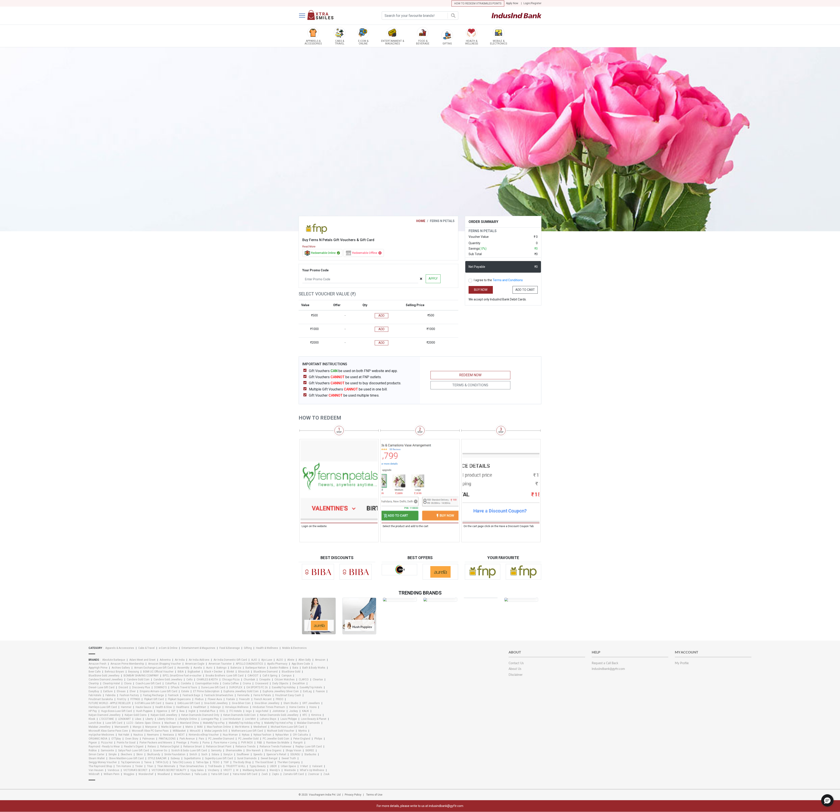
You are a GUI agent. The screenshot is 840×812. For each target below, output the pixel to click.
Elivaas (121, 691)
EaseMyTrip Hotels (311, 687)
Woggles (129, 774)
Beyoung (133, 671)
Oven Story (131, 738)
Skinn (139, 754)
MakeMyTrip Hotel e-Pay (278, 722)
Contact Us (516, 663)
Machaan (170, 722)
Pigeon (93, 742)
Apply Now (512, 3)
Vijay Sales (197, 770)
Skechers (126, 754)
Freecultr (244, 699)
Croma (247, 683)
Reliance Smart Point (218, 746)
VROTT (227, 770)
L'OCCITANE (106, 718)
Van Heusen (96, 770)
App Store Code (301, 663)
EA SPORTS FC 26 (257, 687)
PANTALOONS (167, 738)
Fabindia (110, 695)
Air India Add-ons (199, 659)
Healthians (182, 707)
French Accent (263, 699)
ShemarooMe (234, 750)
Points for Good (126, 742)
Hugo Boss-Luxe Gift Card (116, 711)
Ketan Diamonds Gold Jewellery (279, 715)
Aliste (290, 659)
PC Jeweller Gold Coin (276, 738)
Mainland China (189, 722)
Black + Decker (213, 671)
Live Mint (250, 718)
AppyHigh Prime (98, 667)
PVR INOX (247, 742)
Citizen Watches (285, 679)
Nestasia (168, 734)
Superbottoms (192, 758)
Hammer (126, 707)
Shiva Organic (273, 750)
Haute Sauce (143, 707)
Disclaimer (516, 674)
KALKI (305, 711)
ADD (381, 315)
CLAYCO (304, 679)
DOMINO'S (160, 687)
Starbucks (310, 754)
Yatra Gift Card (220, 774)
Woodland (164, 774)
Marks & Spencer (171, 726)
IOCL (222, 711)
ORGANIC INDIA (98, 738)
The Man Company (288, 762)
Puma (206, 742)
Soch (204, 754)
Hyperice (162, 711)
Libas (138, 718)
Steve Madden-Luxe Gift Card (126, 758)
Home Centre (297, 707)
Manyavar (151, 726)
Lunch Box (95, 722)
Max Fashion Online (219, 726)
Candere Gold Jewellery (168, 679)
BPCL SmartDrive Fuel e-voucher (182, 675)
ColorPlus (171, 683)
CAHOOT (253, 675)
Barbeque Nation (255, 667)
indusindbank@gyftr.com (608, 669)
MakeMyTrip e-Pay (214, 722)
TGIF (226, 762)
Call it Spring (269, 675)
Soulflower (243, 754)
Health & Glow (163, 707)
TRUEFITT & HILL (235, 766)
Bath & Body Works (313, 667)
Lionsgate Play (210, 718)
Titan (150, 766)
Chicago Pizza (231, 679)
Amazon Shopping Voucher (164, 663)
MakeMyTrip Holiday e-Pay (244, 722)
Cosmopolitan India (207, 683)
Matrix (189, 726)
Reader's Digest (134, 746)
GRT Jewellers (311, 703)
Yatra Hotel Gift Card (245, 774)
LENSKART (124, 718)
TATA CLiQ (162, 762)
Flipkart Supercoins (179, 699)
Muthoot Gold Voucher (280, 730)
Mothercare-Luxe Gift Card (247, 730)
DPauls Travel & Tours (184, 687)
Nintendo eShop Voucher (204, 734)
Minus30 (195, 730)
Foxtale (230, 699)
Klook (92, 718)
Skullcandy (153, 754)
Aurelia (197, 667)
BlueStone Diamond (266, 671)
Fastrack (173, 695)
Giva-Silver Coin (241, 703)
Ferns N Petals (262, 695)
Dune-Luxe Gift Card (213, 687)
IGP (173, 711)
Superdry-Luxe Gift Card (219, 758)
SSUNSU (295, 754)
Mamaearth (122, 726)
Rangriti (298, 742)
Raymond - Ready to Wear (104, 746)
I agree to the (498, 280)
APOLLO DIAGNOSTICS (249, 663)
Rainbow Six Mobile (277, 742)
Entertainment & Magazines (198, 648)
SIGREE (309, 750)
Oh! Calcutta (300, 734)
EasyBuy (94, 691)
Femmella (243, 695)
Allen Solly (304, 659)
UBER (273, 766)
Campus (287, 675)
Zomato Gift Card (293, 774)
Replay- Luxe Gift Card (309, 746)
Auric (209, 667)
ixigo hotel (262, 711)
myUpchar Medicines (101, 734)
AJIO (254, 659)
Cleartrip (94, 683)
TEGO (216, 762)
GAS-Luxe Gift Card (188, 703)
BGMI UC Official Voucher (158, 671)
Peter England (301, 738)
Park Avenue (187, 738)
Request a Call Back (605, 663)
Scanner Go (160, 750)
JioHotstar (278, 711)
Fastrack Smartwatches (218, 695)
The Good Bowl (264, 762)
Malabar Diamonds (308, 722)
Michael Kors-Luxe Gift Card (287, 726)
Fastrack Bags (191, 695)
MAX (200, 726)
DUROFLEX (235, 687)
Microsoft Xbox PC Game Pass (150, 730)
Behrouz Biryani (114, 671)
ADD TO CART (525, 289)
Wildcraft (94, 774)
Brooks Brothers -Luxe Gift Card (224, 675)
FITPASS (135, 699)
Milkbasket (179, 730)
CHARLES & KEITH (207, 679)
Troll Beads (215, 766)
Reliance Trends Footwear (275, 746)
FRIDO (279, 699)
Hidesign (215, 707)
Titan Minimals (166, 766)
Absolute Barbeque (113, 659)
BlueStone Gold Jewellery (104, 675)
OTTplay (116, 738)
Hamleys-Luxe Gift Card (103, 707)
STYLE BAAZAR (157, 758)
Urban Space (288, 766)
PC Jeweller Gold (248, 738)
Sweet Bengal (269, 758)
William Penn (111, 774)
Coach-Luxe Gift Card (148, 683)
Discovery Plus (141, 687)
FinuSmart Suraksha (101, 699)
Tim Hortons (123, 766)
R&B (259, 742)
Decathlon (298, 683)
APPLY (433, 278)
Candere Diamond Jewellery (106, 679)
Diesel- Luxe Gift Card (101, 687)
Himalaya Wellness (236, 707)
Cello (189, 679)
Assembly (183, 667)
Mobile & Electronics (294, 648)
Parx (201, 738)
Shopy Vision (293, 750)
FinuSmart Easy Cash (288, 695)
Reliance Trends (246, 746)
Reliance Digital (169, 746)
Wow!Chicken (182, 774)
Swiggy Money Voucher (103, 762)
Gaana (169, 703)
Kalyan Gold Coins (136, 715)
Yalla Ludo (200, 774)
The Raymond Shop (100, 766)
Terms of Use (374, 794)
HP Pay (93, 711)
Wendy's (275, 770)
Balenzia (236, 667)
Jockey (293, 711)
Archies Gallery (121, 667)
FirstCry (121, 699)
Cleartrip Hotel (111, 683)
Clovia (127, 683)
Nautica (138, 734)
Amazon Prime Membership (127, 663)
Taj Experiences (130, 762)
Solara (215, 754)
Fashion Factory (129, 695)
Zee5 (264, 774)
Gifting (248, 648)
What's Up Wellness (312, 770)
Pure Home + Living (225, 742)
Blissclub (243, 671)
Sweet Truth (289, 758)
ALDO (279, 659)
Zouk (326, 774)
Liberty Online (166, 718)
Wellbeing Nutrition (254, 770)
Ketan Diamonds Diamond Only (200, 715)
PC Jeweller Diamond (221, 738)
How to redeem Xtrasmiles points (477, 3)
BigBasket (194, 671)
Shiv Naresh (253, 750)
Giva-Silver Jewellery (267, 703)
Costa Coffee (231, 683)
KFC (305, 715)
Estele (185, 691)
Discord (123, 687)
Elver (133, 691)
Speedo (257, 754)
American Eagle (194, 663)
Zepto (275, 774)
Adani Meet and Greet (142, 659)
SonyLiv (228, 754)
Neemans (153, 734)
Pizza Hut (107, 742)
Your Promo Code (315, 270)
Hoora (313, 707)
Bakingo (221, 667)
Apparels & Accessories (119, 648)
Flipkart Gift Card (154, 699)
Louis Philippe (288, 718)
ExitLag (307, 691)
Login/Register (532, 3)
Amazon (320, 659)
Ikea (181, 711)
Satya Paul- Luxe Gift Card (133, 750)
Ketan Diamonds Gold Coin (239, 715)
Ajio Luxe (266, 659)
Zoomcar (313, 774)
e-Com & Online (168, 648)
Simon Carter (96, 754)
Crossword (261, 683)
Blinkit (230, 671)
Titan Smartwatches (191, 766)
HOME (420, 221)
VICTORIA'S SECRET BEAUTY (169, 770)
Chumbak (249, 679)
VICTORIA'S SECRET (135, 770)
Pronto (194, 742)
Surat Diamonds (247, 758)
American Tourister (220, 663)
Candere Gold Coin (138, 679)
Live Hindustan (232, 718)
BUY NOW (480, 289)
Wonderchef (145, 774)
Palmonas (148, 738)
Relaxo (152, 746)
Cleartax (318, 679)
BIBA (181, 671)
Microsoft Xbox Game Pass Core (108, 730)
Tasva (147, 762)
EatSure (108, 691)
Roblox (93, 750)
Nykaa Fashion (262, 734)
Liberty (149, 718)
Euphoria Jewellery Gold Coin (241, 691)
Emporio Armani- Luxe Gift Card (158, 691)
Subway (175, 758)
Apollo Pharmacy (277, 663)
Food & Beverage (229, 648)
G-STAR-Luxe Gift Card (148, 703)
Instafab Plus (207, 711)
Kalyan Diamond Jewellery (105, 715)
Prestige (181, 742)
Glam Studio (291, 703)
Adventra (165, 659)
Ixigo (249, 711)
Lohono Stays (268, 718)
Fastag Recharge (153, 695)
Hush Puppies (144, 711)
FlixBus (199, 699)
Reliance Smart (192, 746)
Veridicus (113, 770)
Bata (295, 667)
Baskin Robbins (279, 667)
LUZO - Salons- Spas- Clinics (143, 722)
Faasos (320, 691)
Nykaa (245, 734)
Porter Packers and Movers (156, 742)
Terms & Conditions (470, 385)
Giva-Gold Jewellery (216, 703)
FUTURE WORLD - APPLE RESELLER (110, 703)
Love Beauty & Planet (313, 718)
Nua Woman (230, 734)
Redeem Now (470, 375)
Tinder (139, 766)
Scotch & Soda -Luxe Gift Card (189, 750)
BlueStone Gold (291, 671)
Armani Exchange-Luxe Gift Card (153, 667)
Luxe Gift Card (113, 722)
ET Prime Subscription (206, 691)
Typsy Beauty (258, 766)
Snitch (193, 754)
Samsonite (107, 750)
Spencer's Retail (276, 754)
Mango (137, 726)
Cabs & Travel (146, 648)
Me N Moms (242, 726)
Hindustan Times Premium (269, 707)
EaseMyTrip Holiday (284, 687)
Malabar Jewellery (99, 726)
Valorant (317, 766)
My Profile (682, 663)
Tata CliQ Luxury (182, 762)
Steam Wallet (97, 758)
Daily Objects (280, 683)
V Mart (304, 766)
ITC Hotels (235, 711)
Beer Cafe (95, 671)
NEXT (181, 734)
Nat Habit (123, 734)
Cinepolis (264, 679)
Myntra (302, 730)
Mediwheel (260, 726)
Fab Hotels (95, 695)
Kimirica (316, 715)
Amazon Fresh (97, 663)
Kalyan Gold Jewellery (164, 715)
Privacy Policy (353, 794)
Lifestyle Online (187, 718)
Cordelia (186, 683)
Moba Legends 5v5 (216, 730)
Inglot (192, 711)
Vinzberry (213, 770)
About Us (515, 669)
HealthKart (199, 707)
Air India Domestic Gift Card (230, 659)
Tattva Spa (202, 762)
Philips (318, 738)
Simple (112, 754)
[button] (827, 800)
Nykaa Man (282, 734)
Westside (290, 770)
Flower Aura (215, 699)
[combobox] (420, 15)
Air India (180, 659)
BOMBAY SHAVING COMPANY (141, 675)
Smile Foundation (174, 754)
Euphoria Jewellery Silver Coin (281, 691)
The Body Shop (242, 762)
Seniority (216, 750)
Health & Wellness (267, 648)
